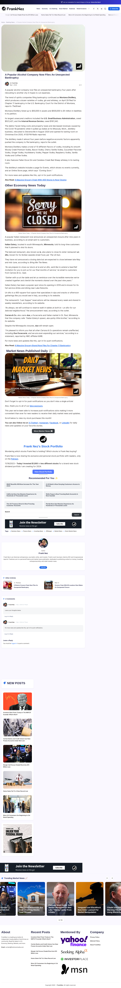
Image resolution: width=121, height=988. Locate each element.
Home (3, 22)
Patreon (14, 459)
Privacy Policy (94, 937)
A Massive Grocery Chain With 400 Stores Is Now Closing (40, 180)
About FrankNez (95, 945)
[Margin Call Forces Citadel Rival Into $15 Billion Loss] (17, 754)
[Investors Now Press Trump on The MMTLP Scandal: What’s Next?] (17, 701)
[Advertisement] (60, 665)
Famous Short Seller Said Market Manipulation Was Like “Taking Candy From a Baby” (31, 908)
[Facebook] (93, 8)
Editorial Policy (95, 941)
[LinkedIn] (101, 8)
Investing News (38, 531)
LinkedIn (65, 423)
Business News (15, 531)
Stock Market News (71, 531)
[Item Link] (60, 899)
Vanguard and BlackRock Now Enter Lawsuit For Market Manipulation (60, 909)
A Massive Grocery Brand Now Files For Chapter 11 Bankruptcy (43, 345)
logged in (14, 643)
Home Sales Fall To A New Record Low (25, 15)
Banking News (10, 22)
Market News (58, 531)
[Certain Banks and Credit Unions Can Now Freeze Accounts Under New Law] (17, 727)
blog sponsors (36, 406)
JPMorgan (49, 531)
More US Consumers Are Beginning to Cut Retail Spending (58, 15)
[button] (105, 9)
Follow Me (43, 567)
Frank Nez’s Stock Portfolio (43, 446)
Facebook (54, 423)
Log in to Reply (8, 616)
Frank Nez (15, 83)
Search (7, 512)
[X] (97, 8)
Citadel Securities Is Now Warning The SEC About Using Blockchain (89, 909)
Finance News (27, 531)
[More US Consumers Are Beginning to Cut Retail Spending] (17, 804)
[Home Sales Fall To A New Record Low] (17, 780)
